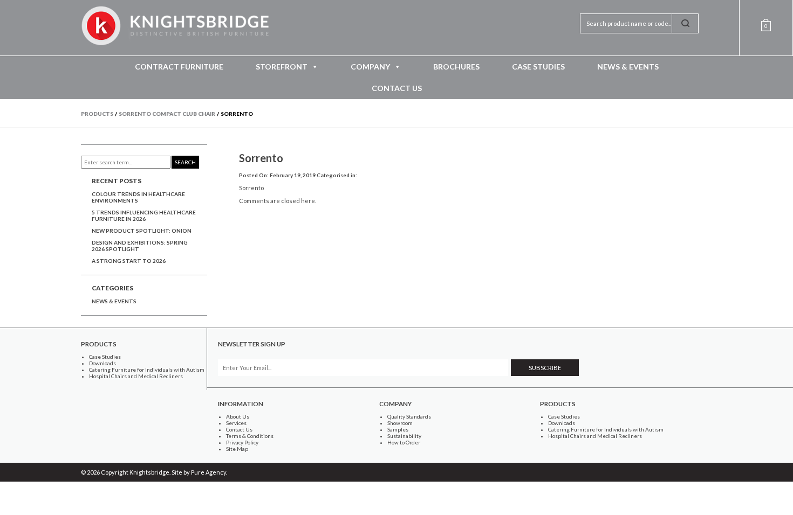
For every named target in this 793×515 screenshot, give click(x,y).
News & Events (628, 66)
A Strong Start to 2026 (129, 261)
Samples (397, 429)
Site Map (237, 449)
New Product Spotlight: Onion (142, 230)
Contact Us (397, 88)
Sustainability (404, 436)
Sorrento (261, 157)
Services (236, 423)
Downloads (102, 363)
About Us (237, 416)
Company (370, 66)
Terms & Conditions (250, 436)
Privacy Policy (242, 442)
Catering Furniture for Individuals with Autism (146, 369)
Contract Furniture (179, 66)
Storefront (281, 66)
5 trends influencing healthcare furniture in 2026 (144, 215)
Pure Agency (208, 472)
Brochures (456, 66)
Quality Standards (409, 416)
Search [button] (185, 162)
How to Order (403, 442)
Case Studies (538, 66)
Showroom (400, 423)
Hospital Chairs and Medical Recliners (136, 376)
